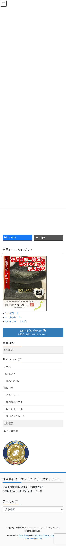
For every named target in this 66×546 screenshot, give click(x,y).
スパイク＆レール (15, 416)
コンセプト (10, 373)
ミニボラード (12, 313)
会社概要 (8, 350)
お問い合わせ (11, 430)
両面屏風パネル (14, 402)
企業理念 (9, 343)
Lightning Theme (41, 535)
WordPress (24, 535)
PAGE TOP (61, 527)
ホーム (7, 366)
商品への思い (13, 380)
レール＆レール (13, 317)
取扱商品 (8, 387)
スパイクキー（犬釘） (16, 321)
